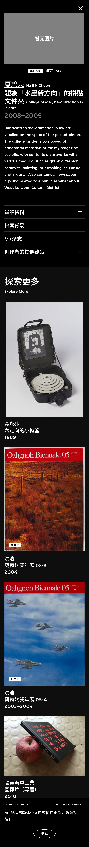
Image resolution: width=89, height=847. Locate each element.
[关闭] (80, 8)
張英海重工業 (19, 783)
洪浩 (9, 559)
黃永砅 (11, 424)
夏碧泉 (14, 84)
